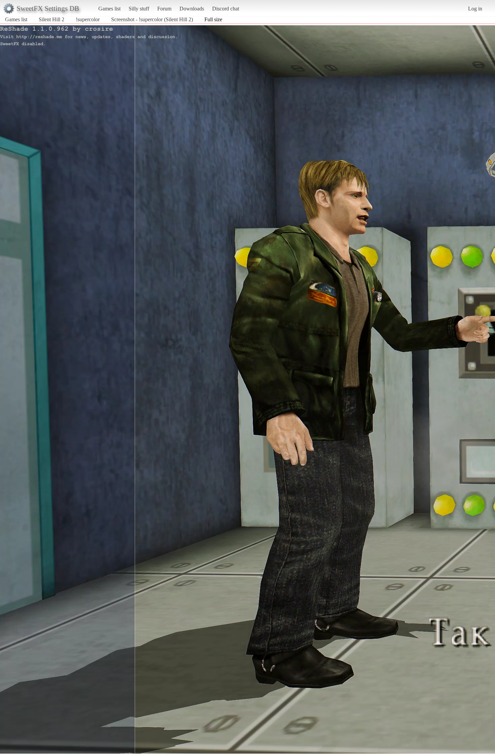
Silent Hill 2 (51, 19)
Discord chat (225, 8)
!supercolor (88, 19)
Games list (109, 8)
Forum (164, 8)
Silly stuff (139, 8)
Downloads (191, 8)
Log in (475, 8)
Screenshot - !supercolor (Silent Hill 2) (152, 19)
